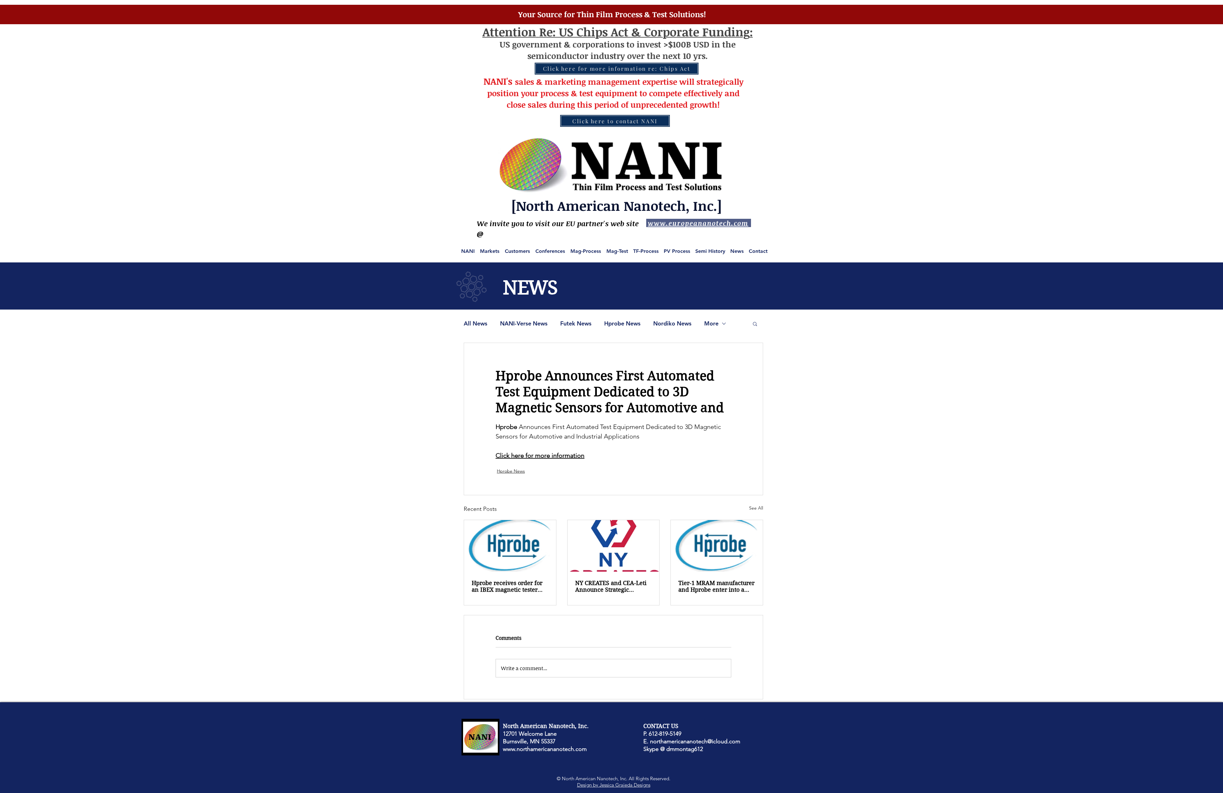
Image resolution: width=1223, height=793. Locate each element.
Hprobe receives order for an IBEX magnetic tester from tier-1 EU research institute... (507, 586)
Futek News (575, 323)
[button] (755, 323)
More (711, 323)
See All (756, 508)
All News (475, 323)
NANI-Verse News (523, 323)
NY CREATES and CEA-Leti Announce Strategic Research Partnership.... (611, 586)
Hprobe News (622, 323)
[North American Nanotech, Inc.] (616, 205)
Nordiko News (672, 323)
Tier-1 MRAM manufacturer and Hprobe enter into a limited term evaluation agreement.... (716, 586)
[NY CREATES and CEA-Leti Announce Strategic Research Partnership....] (614, 546)
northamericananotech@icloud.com (695, 741)
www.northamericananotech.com (545, 749)
